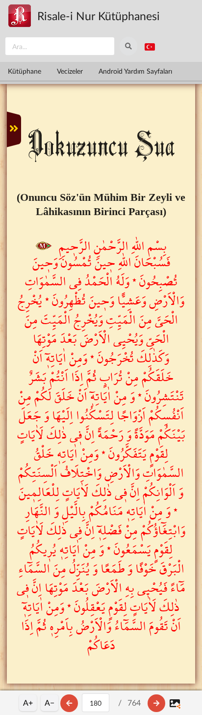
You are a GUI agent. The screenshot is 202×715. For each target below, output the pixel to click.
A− (49, 702)
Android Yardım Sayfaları (135, 71)
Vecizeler (70, 71)
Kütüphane (24, 71)
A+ (28, 702)
